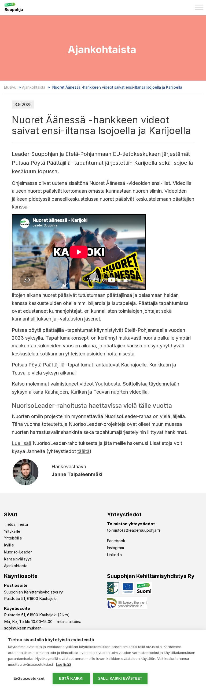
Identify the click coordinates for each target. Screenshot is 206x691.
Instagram (115, 547)
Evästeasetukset (29, 678)
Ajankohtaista (33, 87)
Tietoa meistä (16, 524)
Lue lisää (21, 443)
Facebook (116, 540)
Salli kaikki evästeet (120, 678)
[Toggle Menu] (199, 7)
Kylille (9, 545)
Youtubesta (107, 384)
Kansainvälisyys (18, 559)
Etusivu (10, 87)
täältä (83, 451)
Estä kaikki (71, 678)
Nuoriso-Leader (18, 552)
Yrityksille (12, 531)
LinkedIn (114, 554)
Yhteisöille (13, 538)
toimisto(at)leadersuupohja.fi (133, 530)
